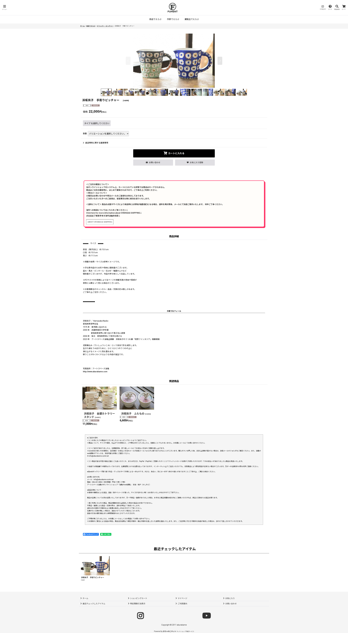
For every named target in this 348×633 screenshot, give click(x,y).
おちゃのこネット (169, 631)
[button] (4, 7)
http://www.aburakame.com (95, 371)
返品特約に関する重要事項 (96, 143)
